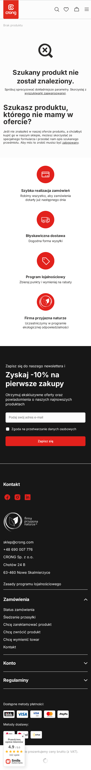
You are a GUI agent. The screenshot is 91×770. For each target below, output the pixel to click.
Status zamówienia (18, 610)
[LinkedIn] (28, 497)
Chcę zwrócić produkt (21, 632)
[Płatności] (9, 714)
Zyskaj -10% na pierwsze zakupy (35, 379)
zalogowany (70, 142)
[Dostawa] (36, 735)
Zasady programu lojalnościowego (32, 584)
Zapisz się (45, 441)
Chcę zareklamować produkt (27, 624)
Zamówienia (16, 599)
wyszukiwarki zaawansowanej (45, 93)
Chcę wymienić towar (21, 639)
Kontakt (9, 647)
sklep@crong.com (18, 542)
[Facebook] (7, 497)
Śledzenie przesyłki (19, 617)
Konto (9, 663)
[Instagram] (18, 497)
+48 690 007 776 (18, 549)
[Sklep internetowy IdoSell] (45, 760)
